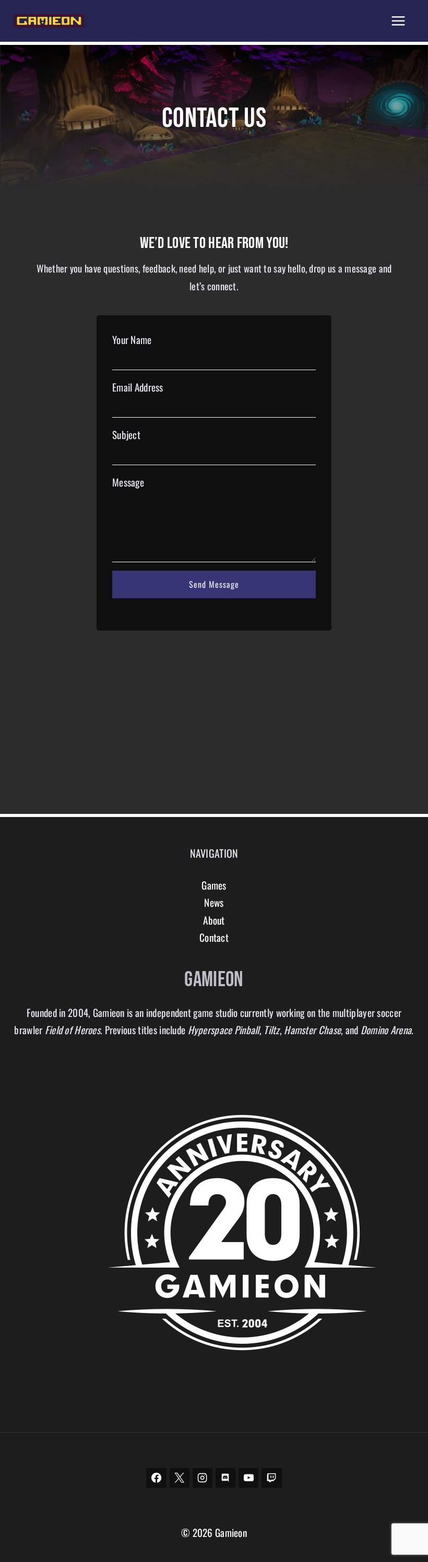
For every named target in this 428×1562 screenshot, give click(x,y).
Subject (126, 434)
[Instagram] (202, 1478)
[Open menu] (398, 20)
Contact (214, 937)
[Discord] (225, 1478)
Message (128, 482)
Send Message (214, 584)
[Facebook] (156, 1478)
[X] (179, 1478)
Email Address (137, 387)
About (213, 920)
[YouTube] (248, 1478)
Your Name (132, 339)
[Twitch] (271, 1478)
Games (213, 885)
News (213, 902)
